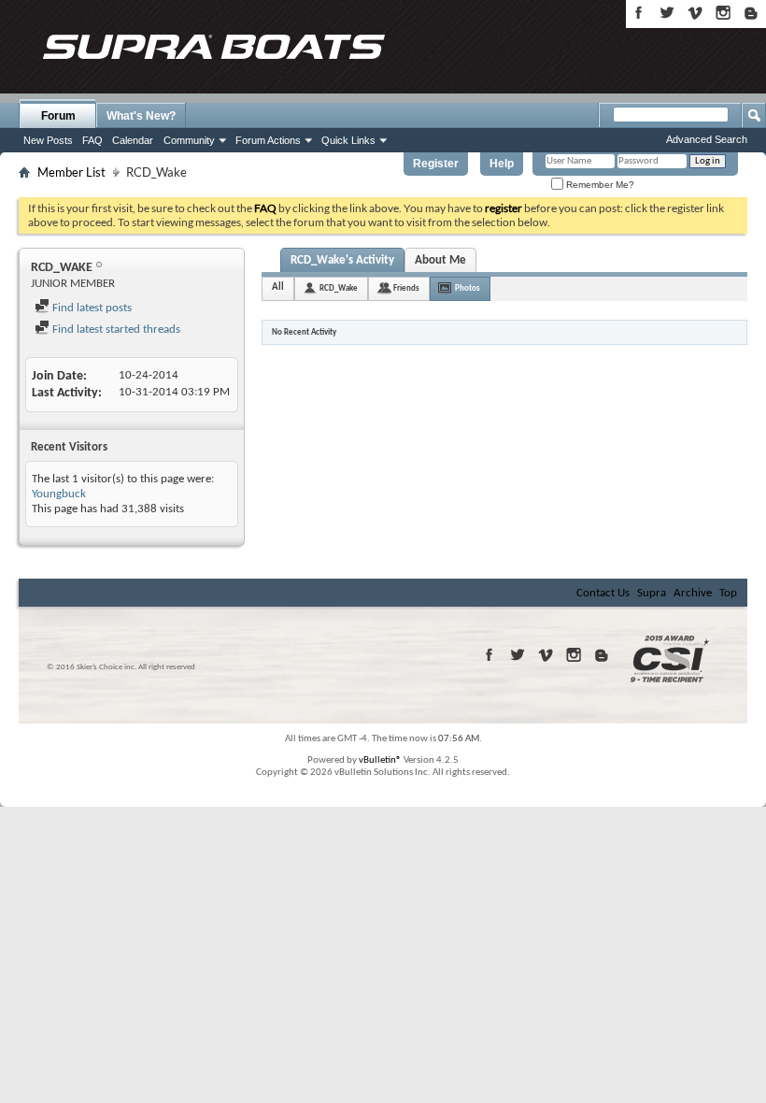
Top (728, 593)
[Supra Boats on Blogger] (751, 12)
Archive (693, 593)
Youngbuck (59, 494)
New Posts (48, 140)
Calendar (132, 140)
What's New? (141, 115)
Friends (406, 288)
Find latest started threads (115, 329)
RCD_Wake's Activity (342, 260)
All (278, 287)
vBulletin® (380, 760)
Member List (71, 172)
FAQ (92, 140)
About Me (440, 260)
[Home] (213, 46)
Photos (467, 288)
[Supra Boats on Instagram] (723, 12)
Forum (58, 115)
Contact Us (603, 593)
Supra (651, 593)
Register (436, 163)
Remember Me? (598, 184)
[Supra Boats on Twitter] (667, 12)
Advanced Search (706, 139)
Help (501, 163)
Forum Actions (268, 140)
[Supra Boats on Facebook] (639, 12)
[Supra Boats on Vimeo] (695, 12)
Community (189, 140)
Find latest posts (91, 308)
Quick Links (348, 140)
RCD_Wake (338, 288)
